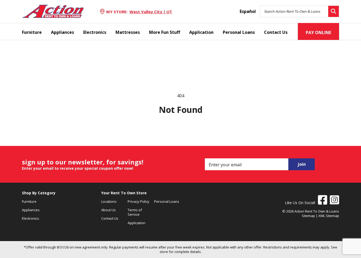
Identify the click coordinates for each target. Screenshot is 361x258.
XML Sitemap (328, 215)
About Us (108, 210)
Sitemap (308, 215)
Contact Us (276, 32)
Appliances (62, 32)
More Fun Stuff (164, 32)
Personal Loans (239, 32)
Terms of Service (135, 212)
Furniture (32, 32)
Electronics (94, 32)
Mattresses (127, 32)
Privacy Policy (138, 201)
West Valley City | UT (150, 11)
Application (201, 32)
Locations (109, 201)
